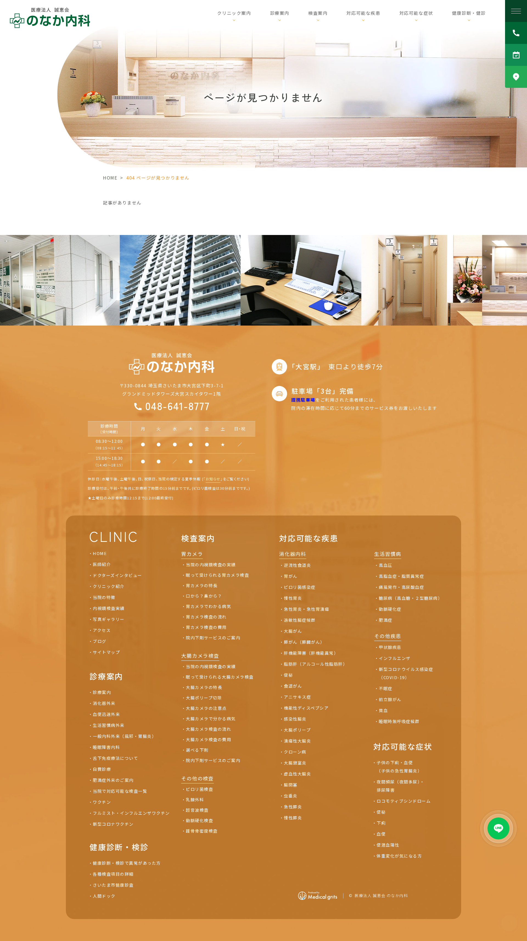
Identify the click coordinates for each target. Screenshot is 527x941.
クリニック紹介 (109, 586)
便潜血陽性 (388, 845)
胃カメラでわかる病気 (208, 606)
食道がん (293, 686)
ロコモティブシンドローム (404, 801)
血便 (381, 834)
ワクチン (102, 802)
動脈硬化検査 (199, 820)
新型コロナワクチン (113, 824)
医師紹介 (102, 564)
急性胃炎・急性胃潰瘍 (306, 609)
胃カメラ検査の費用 (206, 627)
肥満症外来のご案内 (113, 780)
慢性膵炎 (293, 817)
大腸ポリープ (297, 730)
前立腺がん (390, 699)
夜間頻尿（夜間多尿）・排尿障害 (401, 786)
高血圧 (386, 565)
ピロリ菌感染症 (300, 587)
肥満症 (386, 620)
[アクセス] (516, 77)
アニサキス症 (297, 697)
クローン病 (295, 752)
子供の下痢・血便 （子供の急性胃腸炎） (399, 767)
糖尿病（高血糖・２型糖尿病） (410, 598)
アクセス (102, 630)
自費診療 (102, 769)
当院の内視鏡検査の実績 (211, 564)
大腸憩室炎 (295, 763)
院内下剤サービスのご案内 (213, 637)
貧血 (383, 710)
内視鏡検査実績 (109, 608)
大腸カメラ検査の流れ (208, 729)
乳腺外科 (195, 799)
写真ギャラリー (109, 619)
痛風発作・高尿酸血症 (401, 587)
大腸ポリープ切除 (204, 698)
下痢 (381, 823)
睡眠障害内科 (106, 747)
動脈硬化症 (390, 609)
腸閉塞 (291, 785)
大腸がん (293, 631)
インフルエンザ (395, 658)
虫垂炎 (291, 796)
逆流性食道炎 (297, 565)
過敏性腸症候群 (300, 620)
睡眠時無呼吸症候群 (399, 721)
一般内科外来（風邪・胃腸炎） (124, 736)
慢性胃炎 (293, 598)
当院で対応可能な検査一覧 (120, 791)
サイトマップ (106, 652)
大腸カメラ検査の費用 (208, 739)
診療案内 (102, 692)
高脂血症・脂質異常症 (401, 576)
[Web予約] (516, 55)
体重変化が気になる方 (399, 856)
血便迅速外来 (106, 714)
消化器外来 (104, 703)
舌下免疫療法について (115, 758)
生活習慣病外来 (109, 725)
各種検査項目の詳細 (113, 874)
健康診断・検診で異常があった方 (127, 863)
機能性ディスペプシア (306, 708)
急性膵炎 (293, 807)
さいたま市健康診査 (113, 885)
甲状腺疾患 (390, 647)
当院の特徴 (104, 597)
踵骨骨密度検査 (202, 831)
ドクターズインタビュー (117, 575)
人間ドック (104, 896)
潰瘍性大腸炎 (297, 741)
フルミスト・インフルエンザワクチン (131, 813)
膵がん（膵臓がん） (304, 642)
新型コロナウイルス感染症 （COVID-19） (406, 673)
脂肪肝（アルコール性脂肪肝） (315, 664)
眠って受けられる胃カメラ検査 (217, 575)
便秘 (288, 675)
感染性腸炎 (295, 719)
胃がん (291, 576)
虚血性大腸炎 (297, 774)
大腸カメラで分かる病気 (211, 718)
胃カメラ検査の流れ (206, 617)
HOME (110, 177)
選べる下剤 (197, 750)
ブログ (99, 641)
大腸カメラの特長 (204, 687)
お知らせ (213, 478)
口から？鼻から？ (204, 596)
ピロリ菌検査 (199, 789)
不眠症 (386, 688)
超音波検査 (197, 810)
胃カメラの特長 (202, 585)
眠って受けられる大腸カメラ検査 (220, 677)
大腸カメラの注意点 (206, 708)
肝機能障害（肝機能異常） (312, 653)
